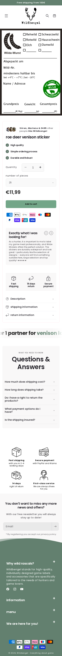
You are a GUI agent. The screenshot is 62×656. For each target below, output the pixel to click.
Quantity (11, 167)
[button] (6, 15)
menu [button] (11, 612)
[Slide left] (46, 233)
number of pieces (17, 175)
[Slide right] (51, 233)
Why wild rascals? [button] (20, 563)
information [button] (15, 600)
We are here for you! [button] (22, 623)
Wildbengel (22, 653)
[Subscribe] (55, 526)
